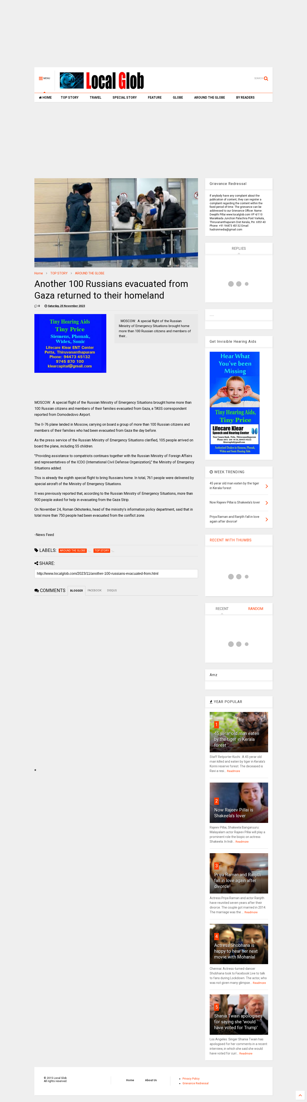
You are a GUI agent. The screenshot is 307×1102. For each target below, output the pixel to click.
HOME (47, 97)
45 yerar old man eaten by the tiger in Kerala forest (236, 739)
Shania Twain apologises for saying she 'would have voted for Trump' (238, 1021)
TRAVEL (95, 97)
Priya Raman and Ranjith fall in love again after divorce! (237, 880)
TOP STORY (69, 97)
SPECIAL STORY (125, 97)
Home (38, 273)
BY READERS (245, 97)
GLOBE (178, 97)
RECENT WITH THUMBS (231, 540)
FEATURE (155, 97)
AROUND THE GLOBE (209, 97)
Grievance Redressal (195, 1083)
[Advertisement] (153, 35)
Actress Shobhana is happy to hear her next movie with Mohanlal (236, 951)
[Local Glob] (105, 88)
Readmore (233, 771)
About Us (151, 1080)
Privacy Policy (191, 1078)
